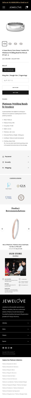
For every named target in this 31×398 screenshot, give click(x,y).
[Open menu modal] (3, 7)
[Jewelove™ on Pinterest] (6, 348)
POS (3, 353)
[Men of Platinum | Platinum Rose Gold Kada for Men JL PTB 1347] (15, 229)
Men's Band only (8, 70)
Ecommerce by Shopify (10, 353)
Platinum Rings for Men (8, 370)
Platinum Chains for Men (8, 376)
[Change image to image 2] (10, 44)
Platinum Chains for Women (9, 379)
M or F (4, 66)
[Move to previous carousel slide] (2, 229)
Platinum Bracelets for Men (9, 364)
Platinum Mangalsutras (8, 394)
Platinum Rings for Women (9, 373)
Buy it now (15, 92)
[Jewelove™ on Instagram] (9, 348)
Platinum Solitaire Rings (20, 382)
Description (4, 99)
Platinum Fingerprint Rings (9, 385)
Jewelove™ (12, 352)
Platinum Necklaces (18, 388)
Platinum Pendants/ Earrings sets (10, 391)
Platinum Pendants (7, 388)
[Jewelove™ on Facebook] (3, 348)
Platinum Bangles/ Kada (21, 394)
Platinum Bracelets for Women (10, 367)
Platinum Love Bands (7, 382)
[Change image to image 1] (4, 44)
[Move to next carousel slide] (29, 229)
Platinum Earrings (21, 385)
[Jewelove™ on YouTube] (11, 348)
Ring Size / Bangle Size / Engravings (14, 75)
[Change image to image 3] (15, 44)
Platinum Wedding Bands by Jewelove (15, 105)
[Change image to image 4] (21, 44)
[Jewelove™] (15, 7)
